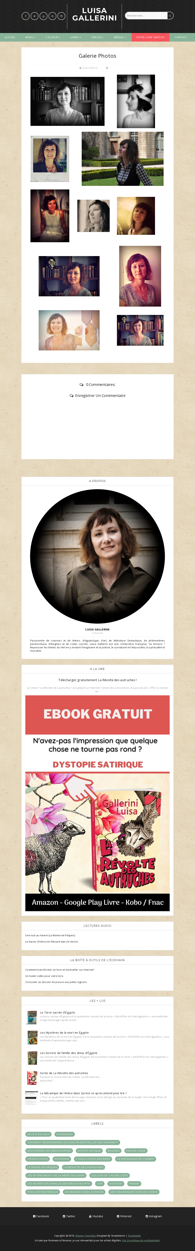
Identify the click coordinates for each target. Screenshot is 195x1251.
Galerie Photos (97, 55)
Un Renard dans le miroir (84, 1191)
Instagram (155, 1216)
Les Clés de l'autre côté (109, 1175)
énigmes (114, 1150)
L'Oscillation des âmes (93, 1158)
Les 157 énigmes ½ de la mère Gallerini (56, 1175)
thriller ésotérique (42, 1191)
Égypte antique (89, 1150)
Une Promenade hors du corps (134, 1191)
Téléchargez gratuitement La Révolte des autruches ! (97, 680)
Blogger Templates (85, 1235)
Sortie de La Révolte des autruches (64, 1073)
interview (61, 1158)
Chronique (64, 1134)
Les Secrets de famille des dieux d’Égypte (68, 1053)
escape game (136, 1150)
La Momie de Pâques (42, 1167)
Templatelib (134, 1235)
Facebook (42, 1216)
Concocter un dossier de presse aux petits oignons (56, 982)
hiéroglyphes (37, 1158)
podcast (115, 1183)
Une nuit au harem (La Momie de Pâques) (50, 935)
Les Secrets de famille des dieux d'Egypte (58, 1183)
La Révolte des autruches (83, 1167)
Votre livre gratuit (150, 37)
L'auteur (52, 37)
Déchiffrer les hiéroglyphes (49, 1150)
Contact (181, 37)
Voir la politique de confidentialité (140, 1240)
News (29, 37)
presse (134, 1183)
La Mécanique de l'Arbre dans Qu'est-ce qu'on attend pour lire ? (83, 1093)
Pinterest (125, 1216)
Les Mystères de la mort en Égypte (64, 1032)
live (100, 1183)
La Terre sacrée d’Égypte (57, 1012)
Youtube (97, 1216)
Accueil (10, 37)
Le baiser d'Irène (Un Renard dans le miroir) (51, 941)
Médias (119, 37)
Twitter (70, 1216)
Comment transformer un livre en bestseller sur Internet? (59, 969)
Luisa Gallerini (94, 14)
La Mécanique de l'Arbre (135, 1158)
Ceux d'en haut (38, 1134)
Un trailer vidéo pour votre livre (44, 976)
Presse (96, 37)
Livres (74, 37)
